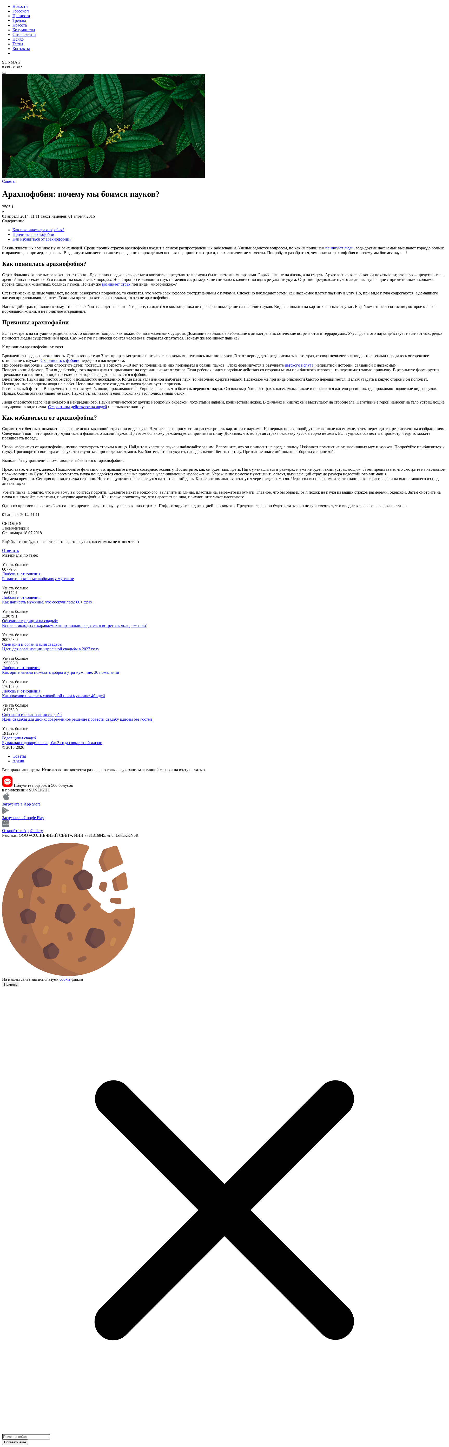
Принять (10, 984)
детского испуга (299, 365)
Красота (19, 25)
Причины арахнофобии (33, 234)
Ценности (21, 16)
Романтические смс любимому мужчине (38, 578)
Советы (19, 756)
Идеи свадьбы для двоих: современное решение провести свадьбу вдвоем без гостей (77, 719)
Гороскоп (20, 11)
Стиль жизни (24, 34)
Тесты (17, 44)
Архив (18, 761)
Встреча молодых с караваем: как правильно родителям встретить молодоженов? (74, 625)
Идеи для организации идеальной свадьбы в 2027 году (50, 649)
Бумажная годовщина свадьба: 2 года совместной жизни (52, 742)
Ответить (10, 550)
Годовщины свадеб (19, 738)
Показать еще (15, 1442)
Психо (18, 39)
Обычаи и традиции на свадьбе (30, 621)
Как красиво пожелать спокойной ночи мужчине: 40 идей (53, 696)
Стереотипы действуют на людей (77, 407)
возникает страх (116, 284)
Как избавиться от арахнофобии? (41, 239)
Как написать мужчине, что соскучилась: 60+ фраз (47, 602)
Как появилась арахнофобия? (38, 230)
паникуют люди (339, 248)
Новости (20, 6)
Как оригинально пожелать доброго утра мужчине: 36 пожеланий (60, 672)
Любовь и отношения (21, 574)
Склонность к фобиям (60, 360)
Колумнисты (23, 30)
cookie (65, 979)
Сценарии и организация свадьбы (32, 644)
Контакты (21, 48)
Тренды (19, 20)
